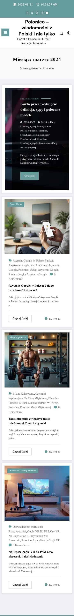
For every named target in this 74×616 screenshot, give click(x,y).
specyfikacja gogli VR (46, 540)
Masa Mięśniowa (18, 337)
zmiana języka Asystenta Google (28, 274)
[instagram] (42, 12)
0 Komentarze (21, 545)
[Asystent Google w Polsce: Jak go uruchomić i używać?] (37, 226)
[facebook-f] (27, 12)
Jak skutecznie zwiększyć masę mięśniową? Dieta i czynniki (29, 421)
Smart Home (16, 204)
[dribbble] (37, 12)
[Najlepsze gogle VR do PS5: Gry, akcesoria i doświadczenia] (37, 492)
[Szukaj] (61, 33)
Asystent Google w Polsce (28, 260)
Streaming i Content (29, 99)
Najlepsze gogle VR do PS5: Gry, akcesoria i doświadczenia (31, 554)
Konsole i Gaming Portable (23, 470)
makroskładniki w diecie (43, 402)
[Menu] (5, 32)
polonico (43, 131)
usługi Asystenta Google (44, 269)
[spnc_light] (69, 33)
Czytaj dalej (29, 176)
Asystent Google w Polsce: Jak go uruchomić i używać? (31, 288)
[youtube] (47, 12)
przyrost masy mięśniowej (35, 407)
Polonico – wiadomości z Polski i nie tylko (36, 27)
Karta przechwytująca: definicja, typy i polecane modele (40, 109)
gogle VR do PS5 (38, 531)
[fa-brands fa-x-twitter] (32, 12)
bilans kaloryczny (23, 393)
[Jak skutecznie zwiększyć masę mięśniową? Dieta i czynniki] (37, 359)
